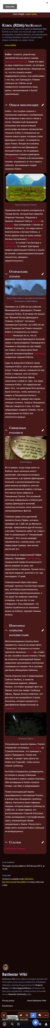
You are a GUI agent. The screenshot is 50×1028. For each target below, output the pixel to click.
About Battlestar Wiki (36, 1000)
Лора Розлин (32, 558)
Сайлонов (39, 353)
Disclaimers (7, 1006)
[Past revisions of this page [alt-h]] (27, 1015)
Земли (8, 335)
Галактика (11, 158)
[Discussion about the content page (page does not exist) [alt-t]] (40, 1015)
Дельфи (36, 221)
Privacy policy (8, 1000)
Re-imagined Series (22, 988)
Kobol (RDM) (10, 45)
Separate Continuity (17, 994)
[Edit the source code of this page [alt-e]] (33, 1015)
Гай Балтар (10, 246)
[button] (43, 105)
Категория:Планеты (15, 848)
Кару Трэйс (35, 747)
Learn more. (31, 14)
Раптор (30, 652)
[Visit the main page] (4, 1024)
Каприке (9, 224)
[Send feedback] (35, 1022)
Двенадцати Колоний (16, 61)
